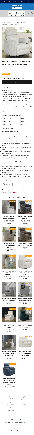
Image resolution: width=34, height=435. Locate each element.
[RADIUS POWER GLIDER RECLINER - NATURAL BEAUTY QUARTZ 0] (17, 42)
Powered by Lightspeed (17, 430)
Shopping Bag (10, 410)
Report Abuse (17, 428)
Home (3, 22)
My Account (23, 399)
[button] (17, 8)
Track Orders (10, 405)
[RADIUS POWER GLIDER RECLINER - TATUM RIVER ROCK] (9, 342)
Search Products (10, 399)
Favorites (23, 405)
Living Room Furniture (18, 22)
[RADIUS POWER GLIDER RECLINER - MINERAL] (9, 289)
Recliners (4, 24)
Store (8, 22)
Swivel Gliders (13, 24)
